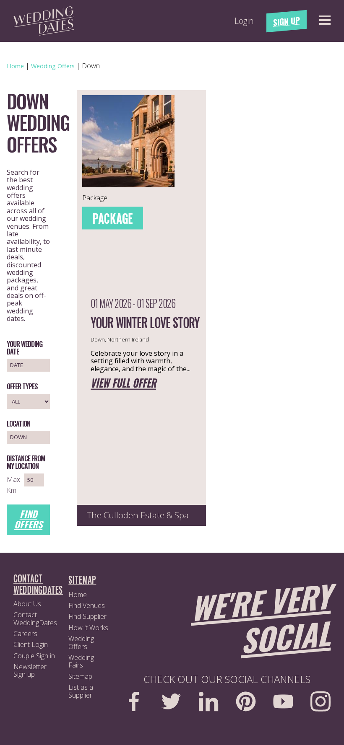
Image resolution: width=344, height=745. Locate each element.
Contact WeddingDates (35, 618)
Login (244, 21)
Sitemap (80, 676)
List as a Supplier (80, 691)
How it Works (88, 627)
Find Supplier (87, 616)
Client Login (30, 644)
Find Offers (28, 519)
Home (77, 594)
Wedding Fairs (81, 661)
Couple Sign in (34, 655)
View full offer (123, 383)
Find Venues (86, 605)
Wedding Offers (81, 642)
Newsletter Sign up (30, 670)
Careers (25, 633)
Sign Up (286, 21)
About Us (27, 603)
